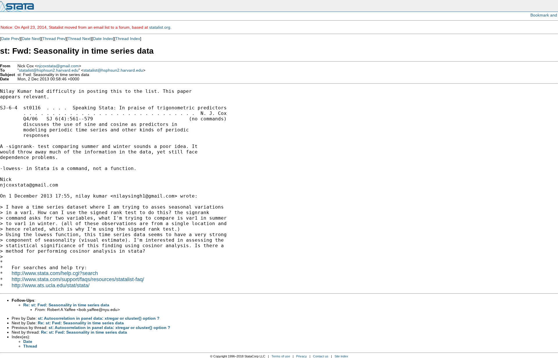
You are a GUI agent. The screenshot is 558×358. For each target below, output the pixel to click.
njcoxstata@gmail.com (58, 66)
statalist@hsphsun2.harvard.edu (48, 70)
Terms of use (280, 356)
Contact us (320, 356)
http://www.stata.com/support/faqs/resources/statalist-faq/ (78, 279)
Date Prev (10, 38)
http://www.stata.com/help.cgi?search (55, 273)
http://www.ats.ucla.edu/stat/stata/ (51, 285)
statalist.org (159, 27)
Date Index (103, 38)
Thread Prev (53, 38)
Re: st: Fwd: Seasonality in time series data (66, 305)
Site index (341, 356)
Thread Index (127, 38)
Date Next (31, 38)
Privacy (301, 356)
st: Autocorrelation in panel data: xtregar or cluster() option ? (99, 318)
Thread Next (79, 38)
